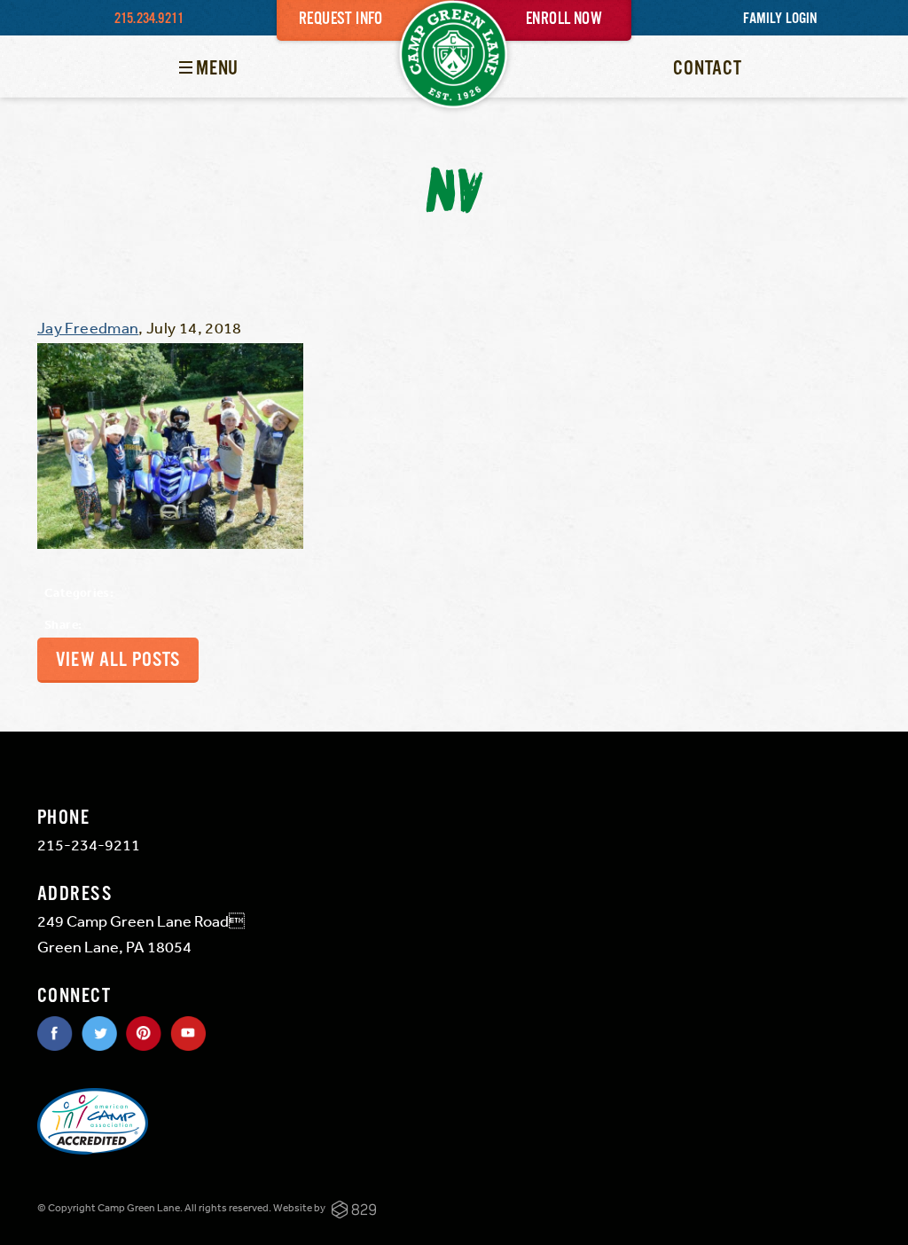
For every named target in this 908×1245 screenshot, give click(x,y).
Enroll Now (564, 19)
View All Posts (118, 660)
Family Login (780, 19)
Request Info (341, 19)
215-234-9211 (88, 844)
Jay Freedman (87, 327)
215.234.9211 (149, 19)
